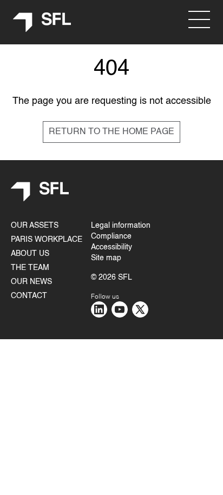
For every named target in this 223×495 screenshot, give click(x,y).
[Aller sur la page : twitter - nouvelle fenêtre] (140, 309)
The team (30, 268)
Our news (31, 282)
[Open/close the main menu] (199, 19)
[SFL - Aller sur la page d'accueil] (42, 22)
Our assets (34, 225)
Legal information (120, 225)
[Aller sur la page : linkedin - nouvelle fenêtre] (99, 309)
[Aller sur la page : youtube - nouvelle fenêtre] (120, 309)
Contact (29, 296)
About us (30, 254)
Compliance (111, 236)
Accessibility (111, 247)
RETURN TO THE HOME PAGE (111, 132)
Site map (106, 258)
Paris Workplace (46, 239)
